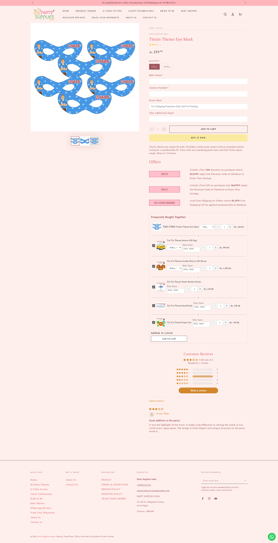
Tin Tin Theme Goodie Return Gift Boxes (187, 261)
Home (151, 28)
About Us (35, 517)
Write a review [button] (198, 390)
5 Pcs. (155, 67)
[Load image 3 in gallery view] (94, 141)
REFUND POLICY (110, 489)
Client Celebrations (41, 494)
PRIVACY (106, 479)
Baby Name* (156, 75)
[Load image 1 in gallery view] (75, 141)
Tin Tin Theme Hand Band (179, 305)
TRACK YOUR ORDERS (113, 498)
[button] (225, 14)
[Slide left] (32, 3)
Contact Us (72, 484)
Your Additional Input (161, 112)
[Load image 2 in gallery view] (84, 141)
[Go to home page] (44, 14)
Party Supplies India (158, 34)
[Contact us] (272, 537)
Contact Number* (159, 87)
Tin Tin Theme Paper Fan (179, 322)
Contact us (36, 522)
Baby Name (188, 244)
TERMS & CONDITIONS (114, 484)
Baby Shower (37, 503)
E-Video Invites (39, 489)
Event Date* (155, 100)
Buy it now (198, 138)
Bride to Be (36, 498)
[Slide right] (245, 3)
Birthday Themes (39, 484)
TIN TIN (159, 28)
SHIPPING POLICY (111, 494)
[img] (156, 409)
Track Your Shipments (42, 512)
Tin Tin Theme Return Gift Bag (182, 240)
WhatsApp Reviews (41, 508)
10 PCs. (168, 67)
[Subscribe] (246, 480)
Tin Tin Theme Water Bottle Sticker (184, 281)
